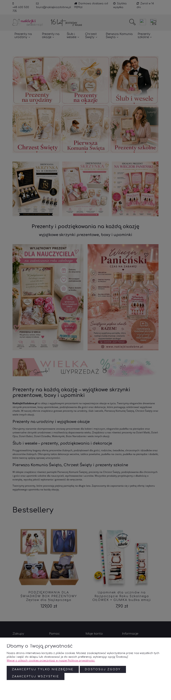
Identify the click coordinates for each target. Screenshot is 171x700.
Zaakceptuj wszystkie (35, 676)
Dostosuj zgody (103, 669)
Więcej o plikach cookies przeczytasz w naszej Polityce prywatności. (51, 660)
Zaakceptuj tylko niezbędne (43, 669)
